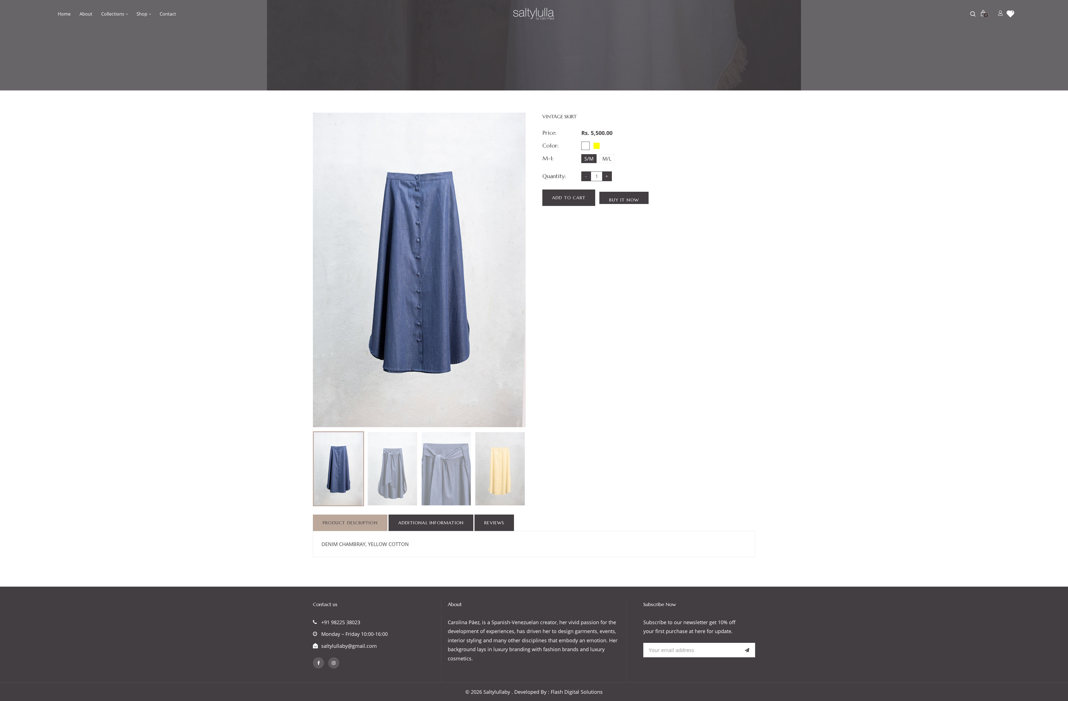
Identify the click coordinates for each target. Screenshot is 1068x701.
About (86, 14)
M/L (606, 158)
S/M (589, 158)
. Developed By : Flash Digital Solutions (557, 691)
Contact (168, 14)
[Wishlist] (1010, 14)
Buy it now (624, 200)
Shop (143, 14)
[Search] (973, 14)
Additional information (431, 522)
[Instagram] (333, 662)
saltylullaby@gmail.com (349, 646)
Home (64, 14)
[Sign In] (1000, 14)
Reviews (494, 522)
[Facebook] (318, 662)
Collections (113, 14)
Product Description (350, 522)
